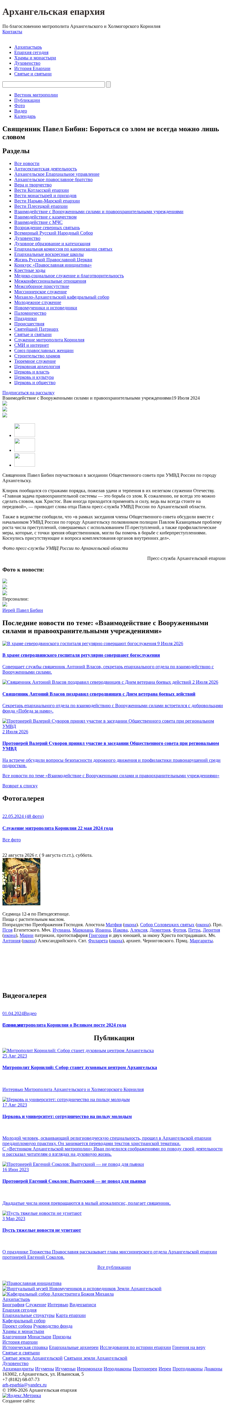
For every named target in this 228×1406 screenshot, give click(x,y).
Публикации (27, 100)
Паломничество (30, 313)
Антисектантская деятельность (45, 168)
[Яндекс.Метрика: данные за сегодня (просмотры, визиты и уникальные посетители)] (21, 1395)
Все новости (26, 163)
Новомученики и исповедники (45, 307)
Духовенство (27, 63)
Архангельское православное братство (53, 179)
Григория (98, 935)
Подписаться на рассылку (28, 392)
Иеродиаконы (118, 1368)
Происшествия (29, 323)
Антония (11, 940)
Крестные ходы (29, 270)
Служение (36, 1304)
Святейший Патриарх (36, 329)
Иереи (165, 1368)
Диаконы (213, 1368)
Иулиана (61, 929)
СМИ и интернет (31, 345)
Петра (194, 929)
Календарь (25, 116)
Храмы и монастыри (35, 57)
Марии (27, 935)
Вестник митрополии (36, 94)
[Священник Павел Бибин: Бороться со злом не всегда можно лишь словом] (4, 581)
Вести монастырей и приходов (45, 195)
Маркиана (82, 929)
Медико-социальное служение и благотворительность (69, 275)
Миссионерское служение (40, 291)
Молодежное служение (37, 302)
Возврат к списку (20, 785)
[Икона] (21, 903)
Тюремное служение (35, 361)
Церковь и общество (35, 382)
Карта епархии (71, 1315)
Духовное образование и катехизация (52, 243)
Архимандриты (18, 1368)
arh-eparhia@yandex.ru (24, 1384)
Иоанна (103, 929)
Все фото (11, 839)
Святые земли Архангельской (32, 1358)
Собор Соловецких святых (167, 924)
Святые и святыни (33, 73)
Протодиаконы (187, 1368)
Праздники (25, 318)
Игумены (44, 1368)
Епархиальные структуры (28, 1315)
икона (130, 924)
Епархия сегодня (31, 52)
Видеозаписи (82, 1304)
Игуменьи (65, 1368)
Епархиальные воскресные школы (49, 254)
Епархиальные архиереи (74, 1347)
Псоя (7, 929)
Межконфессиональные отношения (50, 281)
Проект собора (17, 1326)
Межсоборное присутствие (41, 286)
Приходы (62, 1336)
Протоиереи (145, 1368)
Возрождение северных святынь (47, 227)
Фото (19, 105)
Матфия (114, 924)
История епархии (20, 1342)
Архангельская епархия (53, 11)
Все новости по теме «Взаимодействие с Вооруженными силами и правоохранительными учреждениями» (110, 775)
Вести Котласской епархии (41, 190)
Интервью (58, 1304)
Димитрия (160, 929)
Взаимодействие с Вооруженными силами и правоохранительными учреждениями (98, 211)
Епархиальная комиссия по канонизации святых (63, 248)
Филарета (98, 940)
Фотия (179, 929)
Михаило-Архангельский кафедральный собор (61, 297)
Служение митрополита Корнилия (49, 339)
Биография (13, 1304)
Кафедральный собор (23, 1320)
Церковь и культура (34, 377)
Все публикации (114, 1267)
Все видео (12, 1024)
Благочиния (14, 1336)
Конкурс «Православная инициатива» (53, 264)
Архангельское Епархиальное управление (56, 174)
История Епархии (32, 68)
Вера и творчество (33, 184)
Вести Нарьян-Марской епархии (47, 200)
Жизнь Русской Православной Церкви (53, 259)
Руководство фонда (52, 1326)
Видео (20, 110)
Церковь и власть (31, 371)
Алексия (138, 929)
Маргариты (201, 940)
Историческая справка (25, 1347)
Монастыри (39, 1336)
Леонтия (211, 929)
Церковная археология (37, 366)
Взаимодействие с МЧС (38, 222)
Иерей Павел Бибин (22, 610)
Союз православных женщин (44, 350)
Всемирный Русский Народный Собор (53, 232)
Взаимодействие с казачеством (45, 216)
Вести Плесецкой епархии (41, 206)
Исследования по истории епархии (135, 1347)
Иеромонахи (89, 1368)
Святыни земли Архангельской (95, 1358)
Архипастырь (28, 47)
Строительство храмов (37, 355)
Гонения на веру (188, 1347)
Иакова (120, 929)
